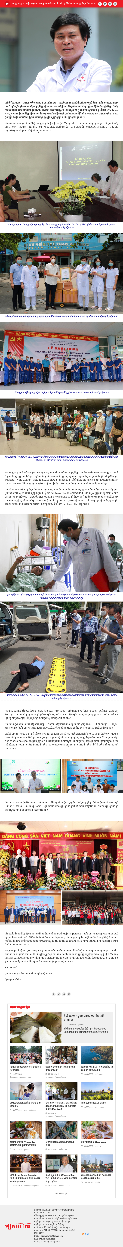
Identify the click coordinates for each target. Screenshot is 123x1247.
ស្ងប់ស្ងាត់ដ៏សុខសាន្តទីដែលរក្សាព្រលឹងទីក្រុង (60, 1144)
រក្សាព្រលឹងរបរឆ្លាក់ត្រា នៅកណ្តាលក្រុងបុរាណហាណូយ (60, 1068)
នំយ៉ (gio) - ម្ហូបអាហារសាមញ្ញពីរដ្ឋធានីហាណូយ (84, 1018)
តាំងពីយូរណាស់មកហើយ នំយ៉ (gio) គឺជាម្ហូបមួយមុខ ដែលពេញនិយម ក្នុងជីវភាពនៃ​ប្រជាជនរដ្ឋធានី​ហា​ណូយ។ (86, 1030)
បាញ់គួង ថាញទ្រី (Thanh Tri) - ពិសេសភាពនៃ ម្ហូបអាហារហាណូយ (23, 1144)
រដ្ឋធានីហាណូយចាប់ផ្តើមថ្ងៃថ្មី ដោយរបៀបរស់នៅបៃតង (25, 1068)
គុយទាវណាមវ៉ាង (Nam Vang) (94, 1142)
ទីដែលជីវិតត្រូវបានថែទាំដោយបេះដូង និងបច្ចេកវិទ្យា (25, 1104)
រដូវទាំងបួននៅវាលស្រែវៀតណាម (93, 1102)
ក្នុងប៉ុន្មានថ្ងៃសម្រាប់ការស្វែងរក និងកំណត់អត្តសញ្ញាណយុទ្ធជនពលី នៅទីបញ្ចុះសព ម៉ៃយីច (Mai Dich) (61, 1106)
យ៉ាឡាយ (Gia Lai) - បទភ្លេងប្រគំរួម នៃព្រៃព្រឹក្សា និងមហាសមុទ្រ (97, 1068)
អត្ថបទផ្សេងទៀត (61, 1193)
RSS (87, 1234)
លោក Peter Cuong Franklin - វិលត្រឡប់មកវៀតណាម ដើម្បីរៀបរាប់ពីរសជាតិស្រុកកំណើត (25, 1178)
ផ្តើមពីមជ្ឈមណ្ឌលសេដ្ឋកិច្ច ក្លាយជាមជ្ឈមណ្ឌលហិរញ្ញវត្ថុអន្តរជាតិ (96, 1177)
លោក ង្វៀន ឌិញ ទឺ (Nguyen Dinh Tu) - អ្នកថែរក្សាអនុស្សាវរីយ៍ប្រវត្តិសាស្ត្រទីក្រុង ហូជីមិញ (61, 1178)
